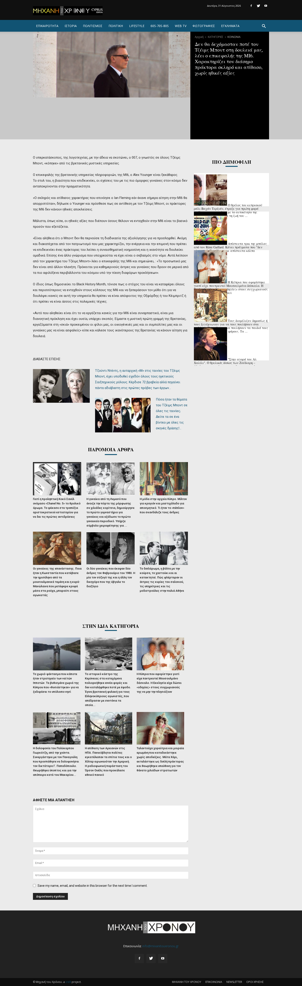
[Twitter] (258, 6)
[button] (263, 27)
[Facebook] (251, 6)
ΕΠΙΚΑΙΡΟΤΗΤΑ (47, 26)
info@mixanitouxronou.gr (160, 946)
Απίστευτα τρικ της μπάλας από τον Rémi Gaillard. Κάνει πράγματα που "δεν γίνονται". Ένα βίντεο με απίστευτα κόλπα (230, 247)
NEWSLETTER (234, 982)
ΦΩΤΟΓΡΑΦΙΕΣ (204, 26)
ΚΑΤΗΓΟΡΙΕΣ (215, 37)
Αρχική (199, 37)
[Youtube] (265, 6)
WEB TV (180, 26)
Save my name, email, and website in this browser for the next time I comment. (92, 885)
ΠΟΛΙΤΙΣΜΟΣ (92, 26)
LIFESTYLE (136, 26)
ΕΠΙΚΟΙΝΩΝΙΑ (213, 982)
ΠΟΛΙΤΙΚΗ (116, 26)
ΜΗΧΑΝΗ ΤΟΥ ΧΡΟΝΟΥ (186, 982)
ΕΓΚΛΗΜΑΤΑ (230, 26)
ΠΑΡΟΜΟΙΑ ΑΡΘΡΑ (111, 449)
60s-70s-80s (160, 26)
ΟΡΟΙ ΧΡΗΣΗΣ (255, 982)
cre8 (68, 982)
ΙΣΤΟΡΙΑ (71, 26)
